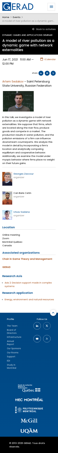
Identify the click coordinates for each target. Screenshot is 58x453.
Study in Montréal (11, 366)
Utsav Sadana (21, 212)
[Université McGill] (29, 421)
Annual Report (10, 343)
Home (5, 17)
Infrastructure (14, 337)
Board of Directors (12, 332)
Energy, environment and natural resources (29, 299)
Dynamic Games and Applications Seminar (27, 35)
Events (16, 17)
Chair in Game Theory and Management (27, 259)
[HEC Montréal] (29, 399)
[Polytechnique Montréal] (29, 410)
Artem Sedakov (13, 81)
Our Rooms (12, 352)
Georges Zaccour (23, 173)
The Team (12, 325)
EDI (8, 360)
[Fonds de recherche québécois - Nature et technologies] (29, 388)
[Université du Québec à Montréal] (29, 431)
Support (11, 356)
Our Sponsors (14, 348)
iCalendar (50, 59)
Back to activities (46, 29)
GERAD (6, 267)
